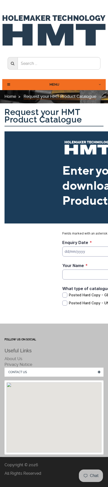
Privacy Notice (18, 364)
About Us (13, 358)
